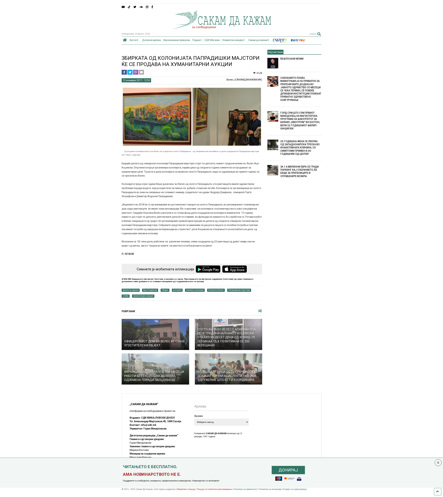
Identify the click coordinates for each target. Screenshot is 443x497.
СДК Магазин (212, 40)
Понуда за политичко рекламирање (214, 489)
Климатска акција (232, 40)
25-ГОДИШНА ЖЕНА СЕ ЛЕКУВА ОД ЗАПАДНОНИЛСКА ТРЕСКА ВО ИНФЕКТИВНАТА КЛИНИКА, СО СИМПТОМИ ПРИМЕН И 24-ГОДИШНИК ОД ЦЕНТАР (300, 147)
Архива (198, 416)
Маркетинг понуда (186, 489)
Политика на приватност (245, 489)
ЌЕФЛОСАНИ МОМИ (292, 58)
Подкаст (197, 40)
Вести (133, 40)
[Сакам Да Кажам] (222, 28)
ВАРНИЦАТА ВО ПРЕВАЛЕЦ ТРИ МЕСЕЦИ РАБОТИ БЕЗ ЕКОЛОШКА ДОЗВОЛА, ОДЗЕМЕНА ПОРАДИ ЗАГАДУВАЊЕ (154, 376)
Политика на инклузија (270, 489)
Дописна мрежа (151, 40)
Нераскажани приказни (176, 40)
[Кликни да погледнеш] (155, 334)
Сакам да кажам (257, 40)
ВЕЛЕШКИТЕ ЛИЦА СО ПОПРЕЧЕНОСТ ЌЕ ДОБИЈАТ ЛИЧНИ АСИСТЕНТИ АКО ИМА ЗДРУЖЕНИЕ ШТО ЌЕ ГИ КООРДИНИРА (227, 376)
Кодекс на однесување (295, 489)
